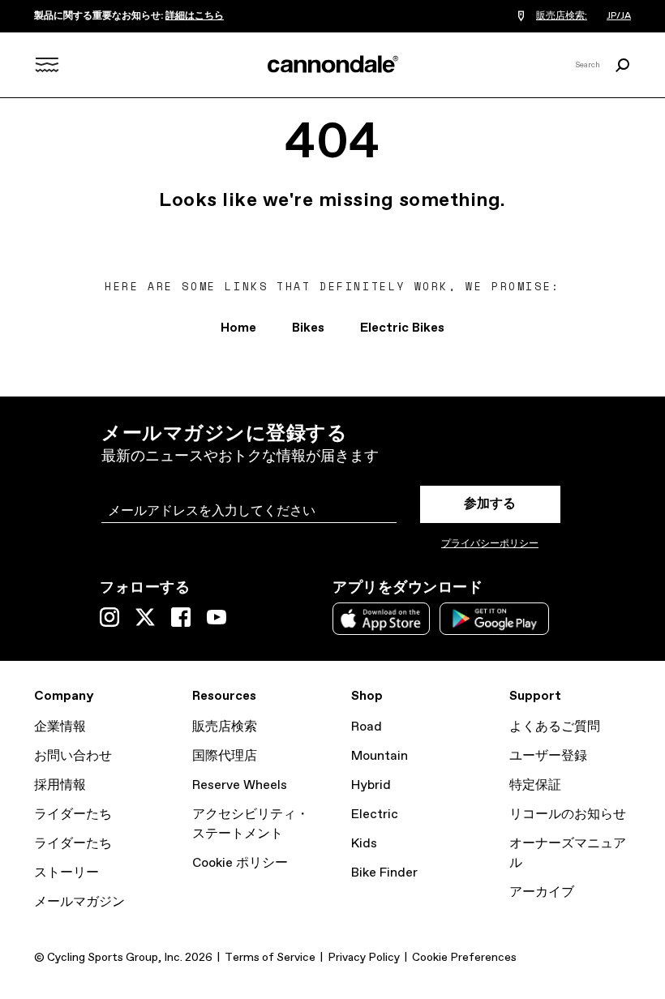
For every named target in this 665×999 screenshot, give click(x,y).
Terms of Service (270, 957)
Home (238, 328)
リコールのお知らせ (567, 814)
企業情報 (60, 726)
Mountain (379, 756)
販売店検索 (224, 726)
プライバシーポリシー (489, 544)
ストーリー (66, 872)
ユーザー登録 (548, 756)
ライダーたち (73, 814)
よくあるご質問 (554, 726)
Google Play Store (494, 618)
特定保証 (535, 785)
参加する (490, 503)
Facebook (181, 617)
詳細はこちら (194, 16)
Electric (374, 814)
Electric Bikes (402, 328)
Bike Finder (384, 872)
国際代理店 (224, 756)
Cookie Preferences (464, 957)
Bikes (308, 328)
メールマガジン (79, 902)
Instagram (109, 617)
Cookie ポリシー (240, 863)
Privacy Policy (364, 957)
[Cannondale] (332, 64)
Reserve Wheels (239, 785)
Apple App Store (381, 618)
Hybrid (371, 785)
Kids (364, 843)
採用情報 (60, 785)
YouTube (216, 617)
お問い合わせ (73, 756)
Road (366, 726)
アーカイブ (541, 892)
